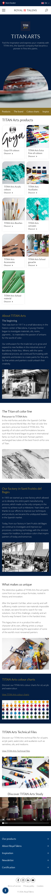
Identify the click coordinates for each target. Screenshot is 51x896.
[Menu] (7, 10)
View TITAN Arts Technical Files (16, 750)
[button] (45, 3)
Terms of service (14, 886)
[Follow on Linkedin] (28, 880)
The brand (18, 111)
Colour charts (33, 111)
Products (6, 111)
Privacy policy (29, 886)
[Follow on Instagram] (23, 880)
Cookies (40, 886)
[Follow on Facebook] (18, 880)
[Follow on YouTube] (33, 880)
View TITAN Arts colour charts (15, 694)
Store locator (10, 3)
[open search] (46, 10)
